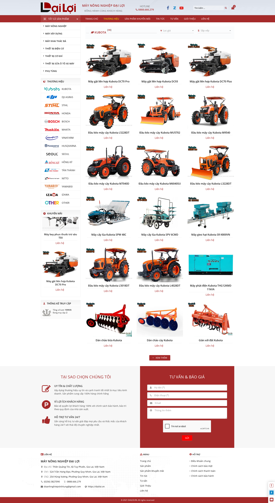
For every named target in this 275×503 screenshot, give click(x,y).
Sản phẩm (145, 465)
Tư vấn (143, 480)
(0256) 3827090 (52, 481)
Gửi (187, 437)
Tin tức (143, 475)
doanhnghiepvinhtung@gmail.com (62, 486)
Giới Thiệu (145, 485)
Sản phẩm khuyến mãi (152, 470)
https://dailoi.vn (96, 486)
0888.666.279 (74, 481)
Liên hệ (144, 490)
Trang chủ (145, 461)
